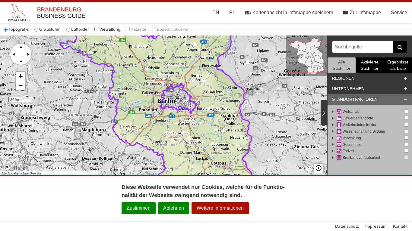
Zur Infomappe (365, 12)
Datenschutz (347, 226)
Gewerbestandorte (358, 118)
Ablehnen (173, 208)
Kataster (139, 29)
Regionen (343, 78)
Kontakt (400, 226)
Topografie (18, 29)
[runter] (21, 61)
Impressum (376, 226)
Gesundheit (352, 145)
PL (232, 12)
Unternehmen (348, 88)
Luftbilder (80, 29)
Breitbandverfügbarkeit (361, 158)
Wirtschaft (351, 111)
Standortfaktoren (355, 99)
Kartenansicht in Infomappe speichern (292, 12)
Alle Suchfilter (341, 65)
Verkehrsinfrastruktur (359, 125)
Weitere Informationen (220, 208)
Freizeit (349, 151)
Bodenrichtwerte (172, 29)
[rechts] (28, 54)
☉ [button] (318, 168)
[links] (13, 54)
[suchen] (400, 47)
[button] (20, 76)
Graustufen (50, 29)
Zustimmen (139, 208)
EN (215, 12)
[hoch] (21, 47)
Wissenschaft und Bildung (364, 131)
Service (399, 12)
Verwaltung (109, 29)
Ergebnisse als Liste (398, 65)
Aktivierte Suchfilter (370, 65)
